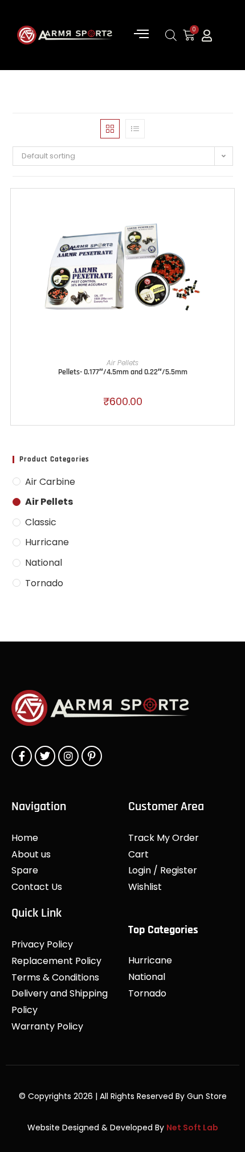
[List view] (135, 128)
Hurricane (47, 542)
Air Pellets (122, 362)
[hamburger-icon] (141, 35)
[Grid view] (110, 128)
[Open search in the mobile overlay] (171, 35)
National (43, 562)
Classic (40, 522)
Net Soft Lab (192, 1127)
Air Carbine (50, 481)
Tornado (44, 583)
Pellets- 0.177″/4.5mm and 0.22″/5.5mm (122, 372)
